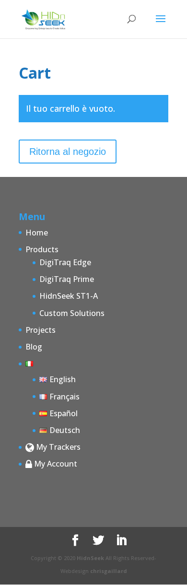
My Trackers (57, 447)
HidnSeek (90, 558)
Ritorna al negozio (67, 151)
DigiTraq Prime (66, 279)
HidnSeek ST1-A (68, 296)
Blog (33, 346)
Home (36, 232)
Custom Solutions (72, 313)
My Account (54, 463)
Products (41, 249)
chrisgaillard (108, 570)
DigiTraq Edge (65, 262)
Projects (40, 330)
